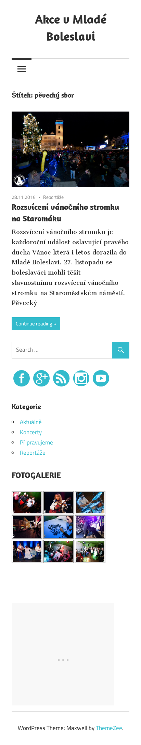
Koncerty (31, 432)
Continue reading (34, 323)
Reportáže (53, 197)
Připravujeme (36, 442)
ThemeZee (109, 728)
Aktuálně (31, 422)
